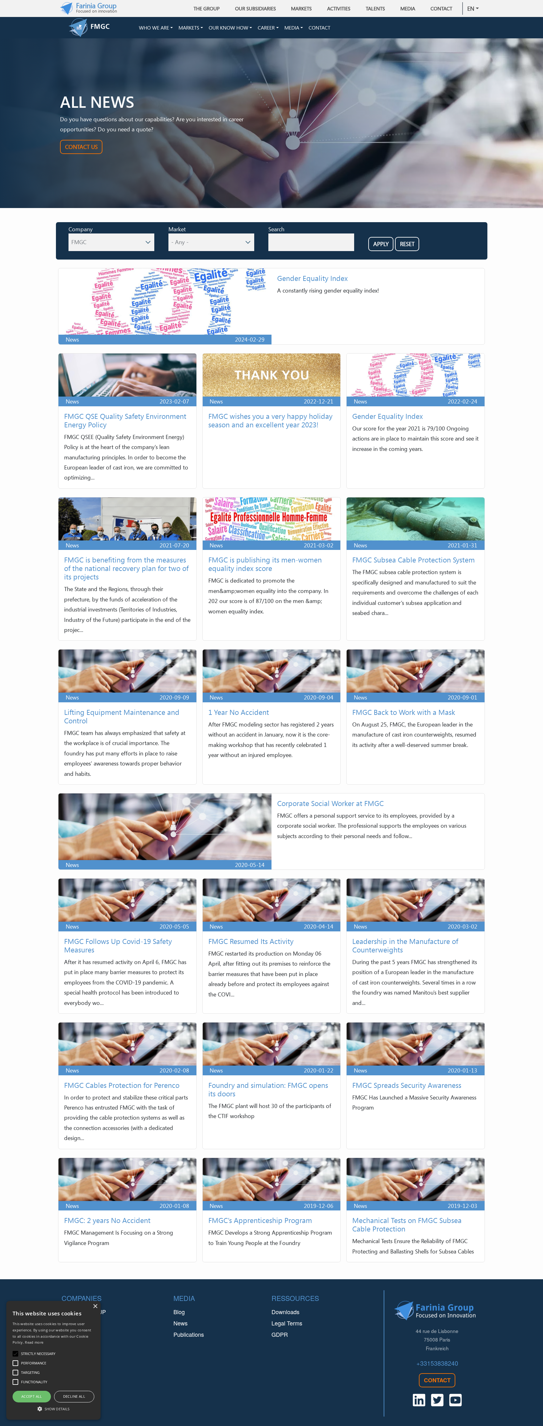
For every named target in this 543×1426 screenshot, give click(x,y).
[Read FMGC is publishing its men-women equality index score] (272, 569)
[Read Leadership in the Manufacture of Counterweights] (416, 946)
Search (276, 229)
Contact (441, 8)
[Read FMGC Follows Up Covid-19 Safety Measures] (127, 946)
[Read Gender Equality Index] (271, 306)
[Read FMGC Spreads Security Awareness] (416, 1086)
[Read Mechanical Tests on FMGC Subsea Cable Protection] (416, 1210)
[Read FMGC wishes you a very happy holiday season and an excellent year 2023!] (272, 421)
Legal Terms (287, 1323)
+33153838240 (437, 1363)
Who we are (154, 27)
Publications (188, 1334)
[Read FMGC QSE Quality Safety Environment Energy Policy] (127, 421)
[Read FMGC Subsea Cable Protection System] (416, 569)
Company (81, 229)
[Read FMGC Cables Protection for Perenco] (127, 1086)
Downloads (285, 1312)
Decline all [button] (74, 1396)
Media (291, 27)
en (470, 8)
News (180, 1323)
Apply (381, 244)
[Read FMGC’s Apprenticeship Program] (272, 1210)
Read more (34, 1342)
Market (177, 229)
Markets (188, 27)
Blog (179, 1312)
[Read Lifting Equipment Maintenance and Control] (127, 717)
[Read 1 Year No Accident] (272, 717)
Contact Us (81, 147)
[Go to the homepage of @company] (102, 27)
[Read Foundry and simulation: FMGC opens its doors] (272, 1086)
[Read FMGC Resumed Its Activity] (272, 946)
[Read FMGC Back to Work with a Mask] (416, 717)
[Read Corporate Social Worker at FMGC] (271, 831)
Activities (338, 8)
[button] (53, 1409)
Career (266, 27)
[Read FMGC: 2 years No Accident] (127, 1210)
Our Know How (228, 27)
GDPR (280, 1334)
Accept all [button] (31, 1396)
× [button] (95, 1306)
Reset (407, 244)
